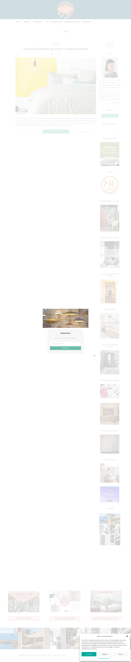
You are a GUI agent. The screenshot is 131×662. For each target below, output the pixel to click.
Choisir (120, 654)
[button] (127, 636)
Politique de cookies (104, 658)
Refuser (104, 654)
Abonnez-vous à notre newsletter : (65, 338)
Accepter (89, 654)
